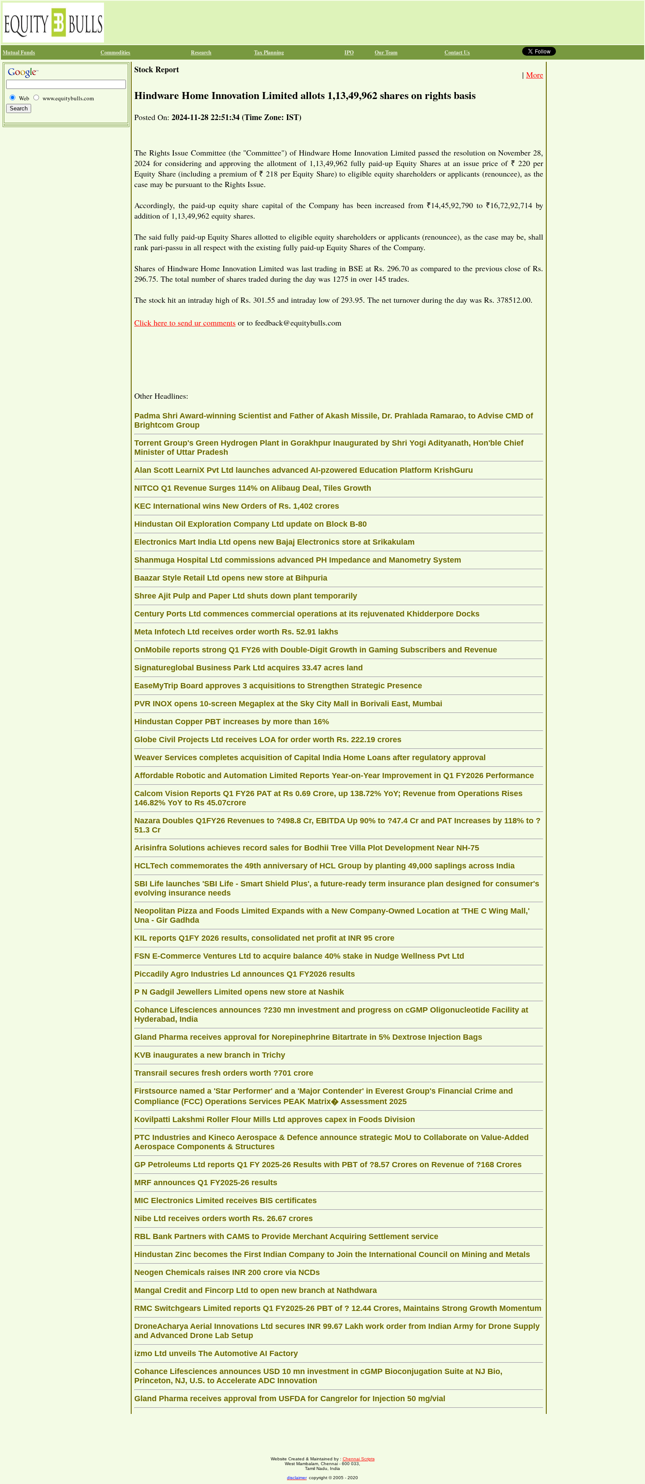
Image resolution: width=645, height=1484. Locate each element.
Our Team (386, 52)
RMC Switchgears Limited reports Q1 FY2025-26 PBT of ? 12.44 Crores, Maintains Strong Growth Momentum (337, 1308)
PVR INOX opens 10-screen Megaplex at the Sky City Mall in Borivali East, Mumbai (288, 703)
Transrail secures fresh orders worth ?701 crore (223, 1073)
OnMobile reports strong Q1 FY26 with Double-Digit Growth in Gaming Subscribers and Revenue (315, 649)
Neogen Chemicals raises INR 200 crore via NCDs (227, 1272)
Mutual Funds (19, 52)
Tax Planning (269, 52)
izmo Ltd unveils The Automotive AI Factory (216, 1353)
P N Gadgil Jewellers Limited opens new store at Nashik (239, 992)
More (534, 74)
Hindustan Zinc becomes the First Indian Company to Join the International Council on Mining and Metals (332, 1254)
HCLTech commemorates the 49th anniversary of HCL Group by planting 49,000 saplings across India (324, 865)
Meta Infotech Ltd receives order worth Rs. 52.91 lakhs (236, 631)
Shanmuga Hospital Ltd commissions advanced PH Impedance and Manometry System (297, 560)
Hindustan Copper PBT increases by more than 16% (231, 721)
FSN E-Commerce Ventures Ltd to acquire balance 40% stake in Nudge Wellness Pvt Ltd (299, 956)
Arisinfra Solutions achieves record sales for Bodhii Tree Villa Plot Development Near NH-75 (306, 847)
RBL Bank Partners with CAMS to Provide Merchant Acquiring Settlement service (286, 1236)
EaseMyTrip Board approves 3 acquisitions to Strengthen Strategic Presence (278, 685)
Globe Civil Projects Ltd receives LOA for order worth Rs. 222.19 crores (267, 739)
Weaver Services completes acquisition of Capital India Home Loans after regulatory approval (310, 757)
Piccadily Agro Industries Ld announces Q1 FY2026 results (244, 974)
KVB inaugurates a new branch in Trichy (209, 1055)
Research (201, 52)
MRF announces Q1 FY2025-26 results (205, 1182)
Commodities (115, 52)
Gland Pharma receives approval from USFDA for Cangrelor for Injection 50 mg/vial (289, 1398)
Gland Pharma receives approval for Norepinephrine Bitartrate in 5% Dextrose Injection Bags (308, 1037)
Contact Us (457, 52)
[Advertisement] (265, 22)
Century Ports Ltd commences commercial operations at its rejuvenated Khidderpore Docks (307, 613)
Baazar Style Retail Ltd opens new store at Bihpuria (230, 578)
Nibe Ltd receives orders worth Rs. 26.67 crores (223, 1218)
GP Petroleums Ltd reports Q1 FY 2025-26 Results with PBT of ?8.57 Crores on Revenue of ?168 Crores (328, 1164)
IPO (349, 52)
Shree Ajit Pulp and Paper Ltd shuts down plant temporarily (245, 595)
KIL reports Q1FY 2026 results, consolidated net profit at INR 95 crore (264, 938)
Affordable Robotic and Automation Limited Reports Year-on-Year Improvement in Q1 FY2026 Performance (334, 775)
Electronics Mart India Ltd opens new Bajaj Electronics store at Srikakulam (274, 542)
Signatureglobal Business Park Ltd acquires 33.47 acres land (248, 667)
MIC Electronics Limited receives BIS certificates (225, 1200)
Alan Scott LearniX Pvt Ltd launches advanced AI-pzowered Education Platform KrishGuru (303, 470)
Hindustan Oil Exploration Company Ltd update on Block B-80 (250, 524)
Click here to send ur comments (185, 322)
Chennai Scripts (359, 1458)
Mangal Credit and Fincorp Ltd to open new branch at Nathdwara (255, 1290)
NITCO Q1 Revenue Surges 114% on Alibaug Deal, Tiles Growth (252, 488)
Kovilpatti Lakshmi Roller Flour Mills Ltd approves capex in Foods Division (274, 1119)
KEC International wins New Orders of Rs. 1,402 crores (236, 506)
